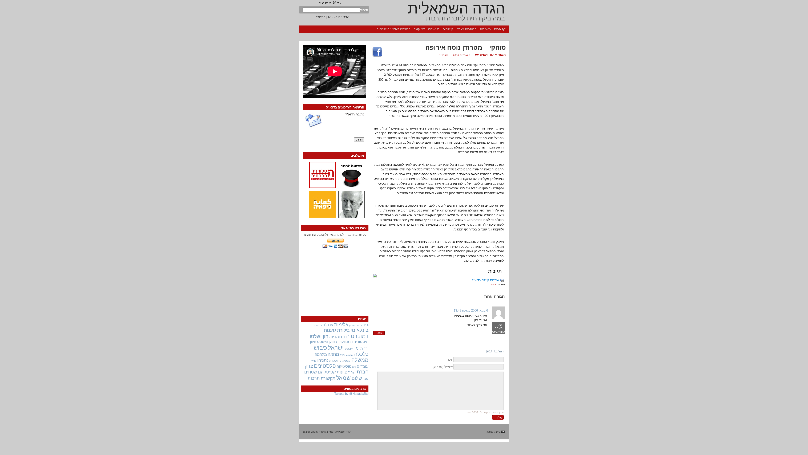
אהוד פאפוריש (486, 55)
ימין (357, 348)
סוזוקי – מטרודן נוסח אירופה (465, 47)
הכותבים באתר (467, 29)
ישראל (336, 347)
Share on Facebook (377, 52)
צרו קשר (419, 29)
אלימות (341, 324)
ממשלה (359, 360)
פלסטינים (325, 366)
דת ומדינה (337, 337)
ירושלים (349, 348)
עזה (354, 367)
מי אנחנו (433, 29)
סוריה (313, 360)
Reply (379, 333)
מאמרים (485, 29)
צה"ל (351, 372)
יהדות (364, 348)
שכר (365, 378)
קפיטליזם (327, 372)
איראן (352, 325)
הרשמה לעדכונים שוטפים (393, 29)
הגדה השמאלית (456, 8)
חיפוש (364, 10)
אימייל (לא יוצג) (442, 367)
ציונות (342, 372)
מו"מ (342, 355)
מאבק (349, 354)
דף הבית (499, 29)
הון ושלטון (318, 336)
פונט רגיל (325, 3)
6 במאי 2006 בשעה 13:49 (471, 310)
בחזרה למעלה (493, 432)
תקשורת (328, 378)
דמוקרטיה (357, 336)
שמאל (343, 378)
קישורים (448, 29)
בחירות (318, 325)
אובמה (359, 325)
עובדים (362, 366)
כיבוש (320, 348)
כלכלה (361, 354)
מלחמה (321, 354)
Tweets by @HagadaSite (351, 393)
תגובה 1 (443, 55)
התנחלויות (344, 342)
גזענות (330, 330)
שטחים (310, 372)
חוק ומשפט (326, 342)
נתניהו (322, 360)
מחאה (333, 354)
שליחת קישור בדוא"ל (485, 280)
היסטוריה (361, 342)
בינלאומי (359, 330)
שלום (357, 378)
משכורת (334, 360)
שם (450, 359)
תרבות (314, 378)
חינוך (312, 342)
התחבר (321, 17)
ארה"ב (328, 324)
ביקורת (343, 330)
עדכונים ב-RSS (338, 17)
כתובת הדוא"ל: (354, 114)
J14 (366, 325)
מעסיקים (345, 360)
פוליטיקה (344, 366)
